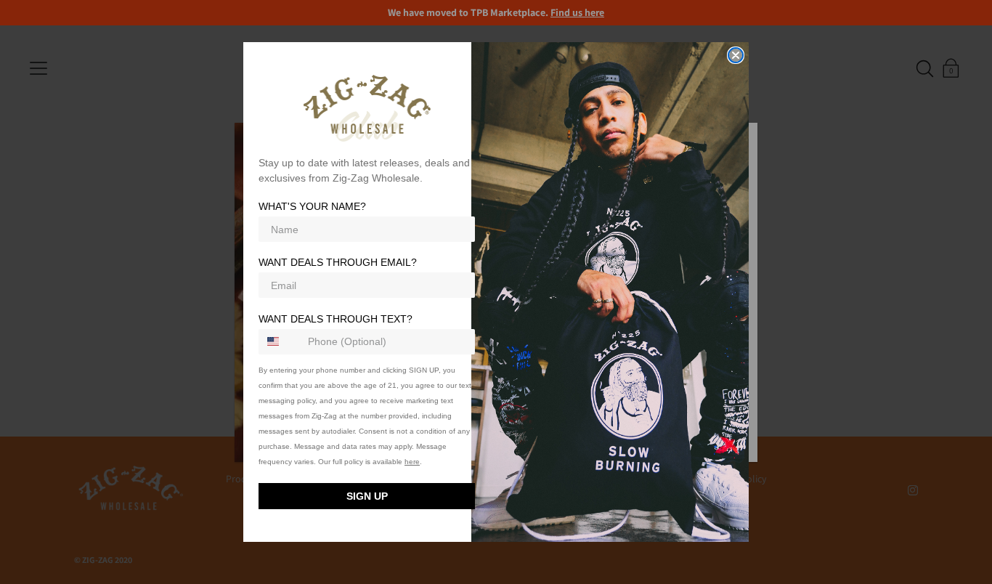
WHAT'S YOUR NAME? (312, 207)
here (412, 462)
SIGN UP (367, 496)
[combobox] (280, 342)
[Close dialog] (735, 55)
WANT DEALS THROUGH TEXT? (335, 319)
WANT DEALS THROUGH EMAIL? (338, 263)
